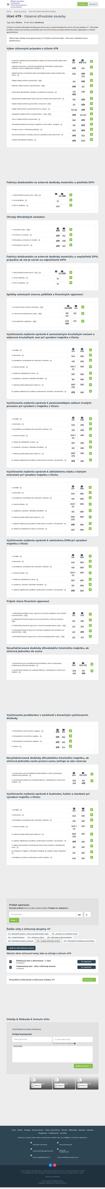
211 (74, 104)
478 (83, 92)
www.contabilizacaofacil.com (68, 1157)
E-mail (62, 1039)
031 (73, 62)
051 (63, 732)
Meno (20, 1039)
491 (73, 361)
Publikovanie (54, 1133)
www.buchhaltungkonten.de (43, 1151)
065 (73, 384)
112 (72, 110)
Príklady (27, 1130)
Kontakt (63, 1133)
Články (19, 1130)
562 (74, 120)
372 (84, 62)
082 (82, 351)
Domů (8, 11)
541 (73, 351)
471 (74, 92)
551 (73, 379)
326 (81, 665)
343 (58, 206)
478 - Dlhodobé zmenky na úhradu (20, 941)
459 (85, 775)
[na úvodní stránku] (20, 4)
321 (60, 196)
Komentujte (18, 1046)
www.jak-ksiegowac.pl (64, 1151)
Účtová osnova (37, 1130)
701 (74, 99)
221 (74, 81)
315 (74, 125)
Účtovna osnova (20, 11)
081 (83, 811)
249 (67, 321)
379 (73, 387)
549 (72, 366)
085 (82, 420)
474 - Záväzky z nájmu (35, 937)
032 (74, 74)
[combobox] (79, 914)
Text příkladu (16, 914)
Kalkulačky (73, 1130)
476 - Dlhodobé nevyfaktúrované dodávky (79, 941)
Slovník (64, 1130)
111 (58, 201)
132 (75, 110)
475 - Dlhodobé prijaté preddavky (59, 937)
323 (81, 775)
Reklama (82, 1130)
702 (83, 135)
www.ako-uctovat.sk (40, 1144)
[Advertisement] (52, 164)
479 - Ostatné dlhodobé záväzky (48, 941)
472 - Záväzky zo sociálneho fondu (64, 934)
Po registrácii (86, 962)
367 (73, 374)
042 (74, 665)
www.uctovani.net (65, 1144)
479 (80, 62)
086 (82, 488)
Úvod (14, 1130)
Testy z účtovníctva (52, 1130)
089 (82, 557)
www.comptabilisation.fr (41, 1157)
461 (63, 246)
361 (67, 313)
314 (63, 747)
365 (66, 308)
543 (73, 356)
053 (63, 742)
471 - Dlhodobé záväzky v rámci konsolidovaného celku (28, 934)
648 (83, 140)
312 (63, 236)
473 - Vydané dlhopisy (16, 937)
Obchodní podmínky (52, 1176)
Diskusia (90, 1130)
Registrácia (93, 4)
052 (63, 737)
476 (85, 665)
